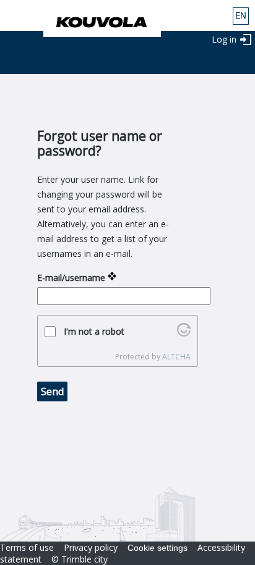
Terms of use (27, 547)
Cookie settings (157, 548)
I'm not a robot (94, 331)
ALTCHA (176, 356)
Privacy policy (91, 547)
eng (241, 16)
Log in (224, 39)
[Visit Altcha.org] (184, 333)
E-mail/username (71, 277)
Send (52, 391)
